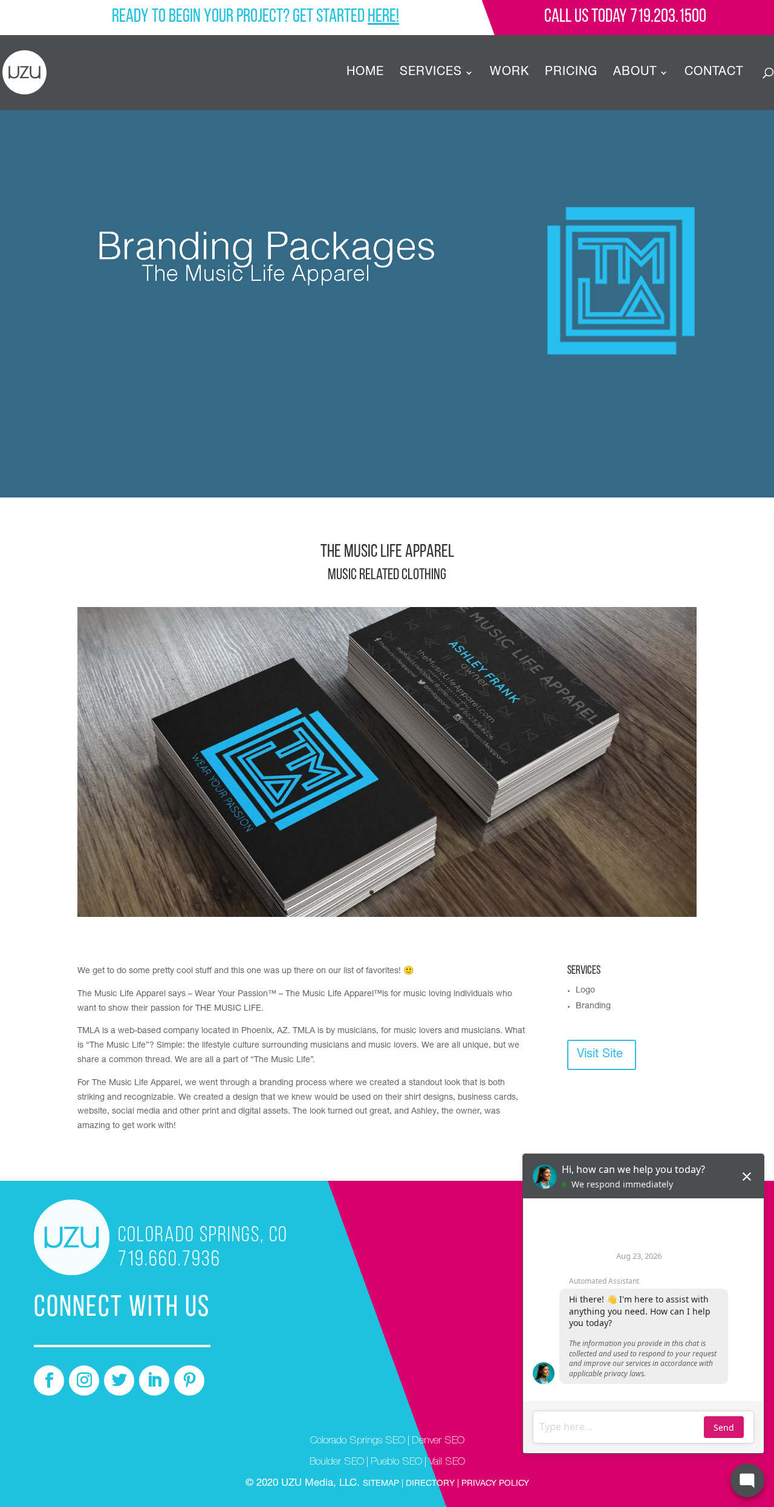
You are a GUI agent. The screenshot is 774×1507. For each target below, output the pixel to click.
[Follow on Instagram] (84, 1380)
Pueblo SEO (396, 1462)
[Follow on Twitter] (119, 1380)
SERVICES (431, 73)
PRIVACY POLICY (494, 1484)
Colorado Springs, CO (203, 1236)
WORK (509, 73)
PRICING (571, 73)
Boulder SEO (337, 1462)
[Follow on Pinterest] (189, 1380)
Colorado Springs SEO (357, 1441)
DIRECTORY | (432, 1484)
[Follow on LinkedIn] (154, 1380)
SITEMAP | (384, 1484)
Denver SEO (438, 1441)
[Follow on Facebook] (49, 1380)
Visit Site (600, 1055)
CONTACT (714, 73)
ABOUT (635, 73)
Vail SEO (447, 1462)
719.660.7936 (169, 1260)
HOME (365, 73)
